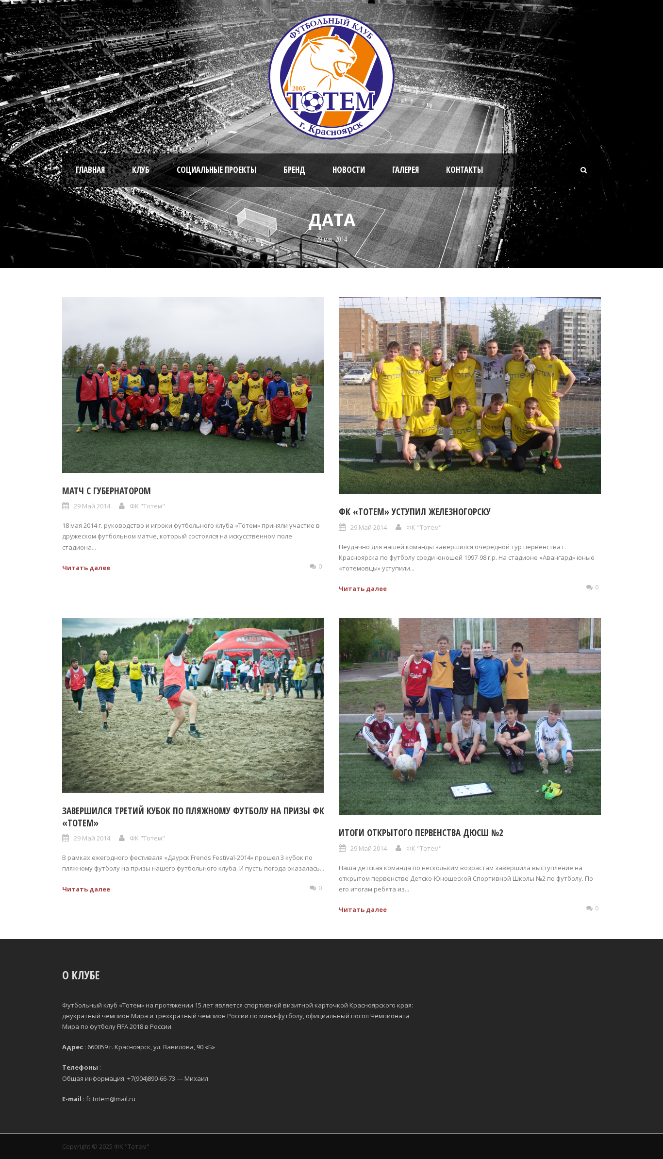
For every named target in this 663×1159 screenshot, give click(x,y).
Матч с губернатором (106, 491)
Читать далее (86, 567)
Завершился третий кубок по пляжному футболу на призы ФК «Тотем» (193, 817)
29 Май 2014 (92, 506)
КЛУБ (140, 169)
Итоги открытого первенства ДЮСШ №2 (421, 832)
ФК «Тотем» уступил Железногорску (415, 511)
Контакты (464, 169)
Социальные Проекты (216, 169)
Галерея (405, 169)
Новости (348, 169)
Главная (90, 169)
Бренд (294, 169)
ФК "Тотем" (147, 506)
